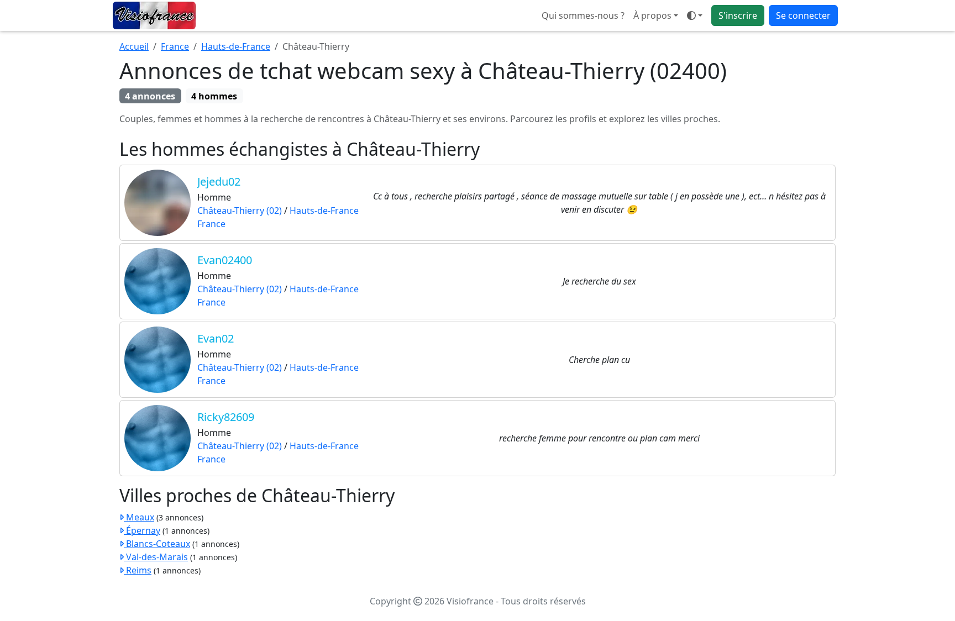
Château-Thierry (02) (239, 210)
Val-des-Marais (156, 557)
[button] (695, 15)
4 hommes (214, 96)
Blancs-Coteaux (157, 544)
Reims (137, 570)
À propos (652, 15)
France (175, 46)
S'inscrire (737, 15)
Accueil (134, 46)
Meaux (139, 517)
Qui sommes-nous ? (583, 15)
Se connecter (803, 15)
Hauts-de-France (235, 46)
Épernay (142, 530)
